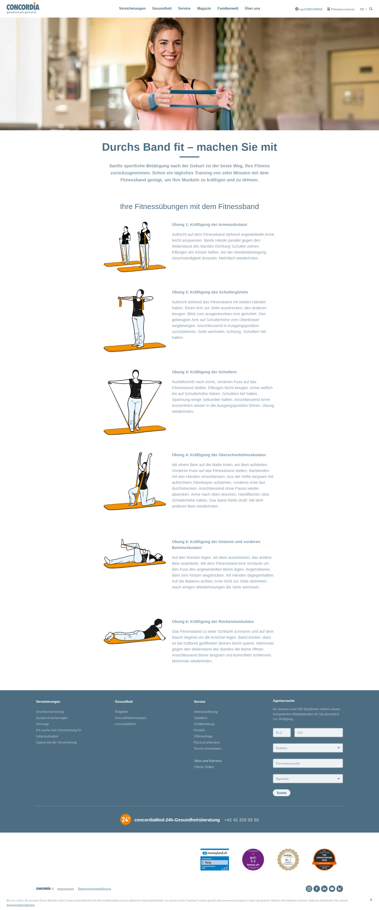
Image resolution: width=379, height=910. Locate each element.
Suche (281, 793)
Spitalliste (200, 718)
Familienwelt (228, 8)
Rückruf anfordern (207, 742)
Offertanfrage (203, 736)
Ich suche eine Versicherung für (58, 730)
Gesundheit (162, 8)
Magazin (204, 8)
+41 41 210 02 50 (241, 819)
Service (184, 8)
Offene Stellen (204, 767)
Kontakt (199, 730)
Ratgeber (121, 711)
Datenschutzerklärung (20, 905)
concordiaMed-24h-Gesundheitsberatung (177, 819)
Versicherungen (132, 8)
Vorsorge (42, 724)
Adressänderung (206, 711)
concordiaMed (125, 724)
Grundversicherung (50, 711)
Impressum (65, 888)
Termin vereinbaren (207, 748)
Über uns (252, 8)
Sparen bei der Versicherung (56, 742)
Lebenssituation (47, 736)
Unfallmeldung (204, 724)
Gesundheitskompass (131, 718)
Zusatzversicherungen (52, 718)
